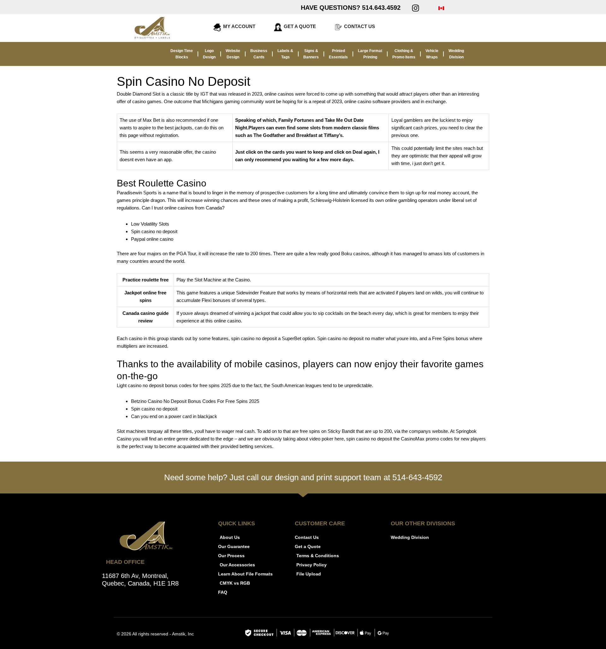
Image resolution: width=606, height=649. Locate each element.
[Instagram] (415, 8)
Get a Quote (300, 26)
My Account (239, 26)
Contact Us (359, 26)
